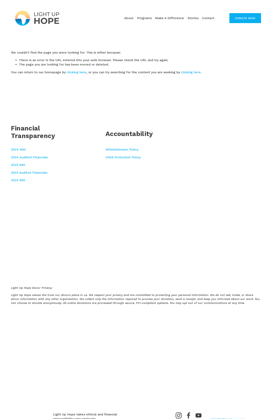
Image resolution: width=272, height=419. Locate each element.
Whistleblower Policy (122, 149)
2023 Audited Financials (29, 172)
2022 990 (18, 180)
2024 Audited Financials (29, 157)
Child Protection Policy (123, 157)
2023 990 (18, 165)
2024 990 (18, 149)
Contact (208, 18)
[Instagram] (178, 415)
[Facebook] (188, 415)
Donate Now (245, 18)
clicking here (76, 72)
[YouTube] (198, 415)
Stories (193, 18)
